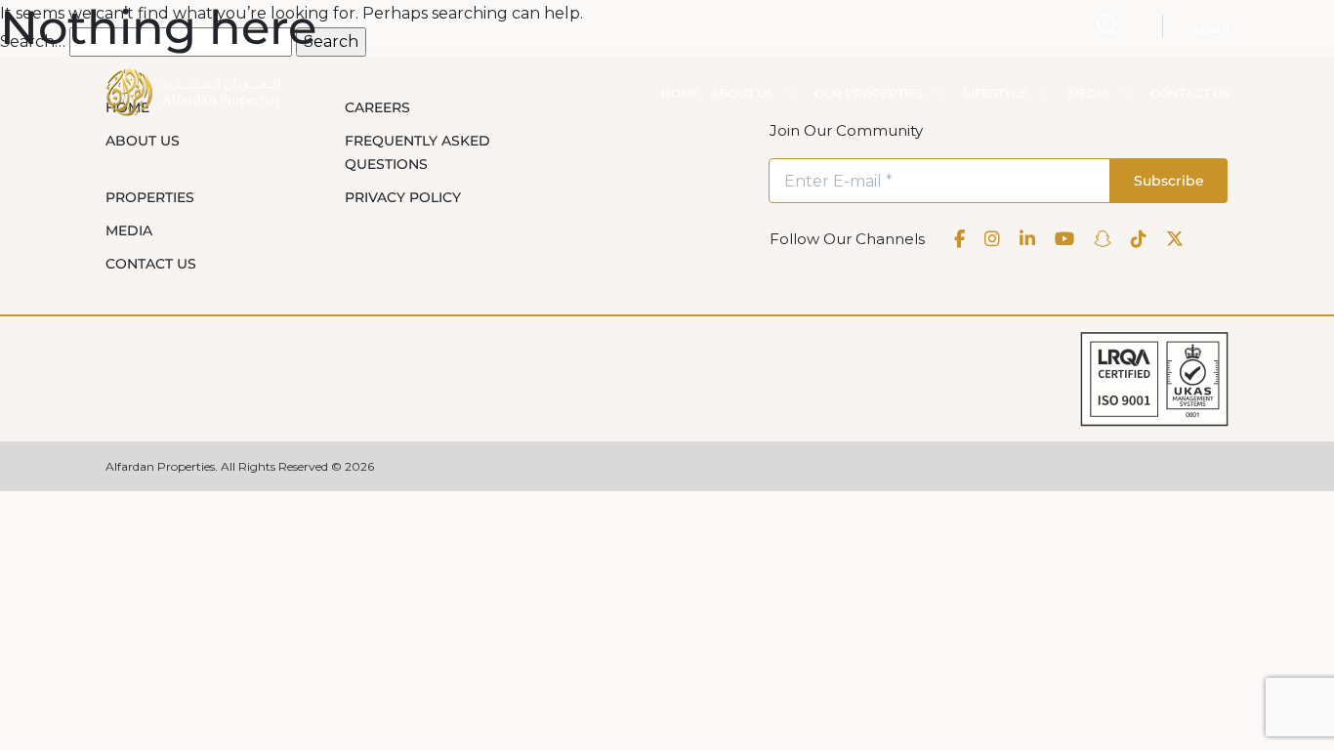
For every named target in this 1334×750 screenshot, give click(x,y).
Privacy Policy (403, 197)
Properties (149, 197)
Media (128, 230)
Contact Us (150, 263)
